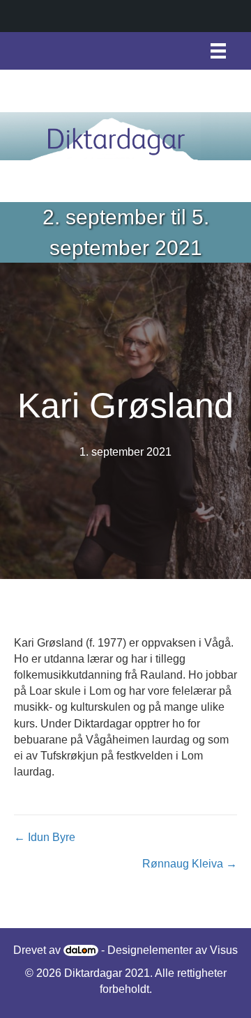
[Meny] (218, 51)
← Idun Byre (44, 837)
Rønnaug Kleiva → (189, 864)
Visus (224, 950)
